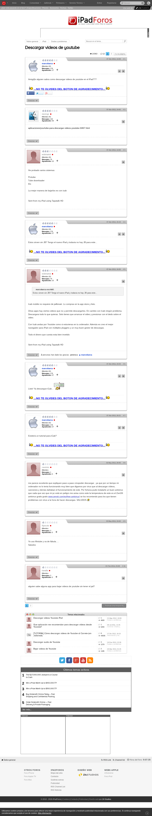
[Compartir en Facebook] (31, 93)
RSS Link (107, 760)
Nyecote (45, 526)
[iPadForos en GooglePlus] (76, 660)
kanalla (45, 571)
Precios (45, 8)
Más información (44, 813)
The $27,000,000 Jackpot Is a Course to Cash (41, 676)
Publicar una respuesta (114, 606)
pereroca (74, 355)
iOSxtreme (108, 773)
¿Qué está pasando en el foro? (13, 8)
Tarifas (70, 8)
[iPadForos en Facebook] (69, 660)
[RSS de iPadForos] (90, 660)
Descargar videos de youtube (52, 47)
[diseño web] (142, 8)
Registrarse (111, 3)
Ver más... (26, 710)
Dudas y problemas (59, 41)
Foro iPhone (29, 773)
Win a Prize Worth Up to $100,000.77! (41, 683)
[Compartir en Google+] (48, 93)
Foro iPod (108, 776)
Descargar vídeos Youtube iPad (48, 618)
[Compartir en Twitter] (39, 93)
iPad (44, 41)
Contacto (74, 799)
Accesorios (54, 8)
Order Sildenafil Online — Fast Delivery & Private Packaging (38, 703)
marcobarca (47, 63)
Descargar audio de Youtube (46, 642)
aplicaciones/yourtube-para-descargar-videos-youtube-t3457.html (59, 128)
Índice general (32, 41)
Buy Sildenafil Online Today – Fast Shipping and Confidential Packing (40, 695)
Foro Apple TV (30, 776)
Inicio (14, 3)
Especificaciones (34, 8)
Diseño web (94, 799)
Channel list (120, 760)
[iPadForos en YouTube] (83, 660)
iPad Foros (94, 21)
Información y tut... (114, 635)
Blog (23, 3)
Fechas (63, 8)
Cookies (65, 799)
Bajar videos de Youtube (44, 649)
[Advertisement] (43, 735)
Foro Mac (28, 780)
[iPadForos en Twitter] (62, 660)
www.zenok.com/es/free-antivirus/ (64, 496)
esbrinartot (46, 154)
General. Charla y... (114, 627)
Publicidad (83, 799)
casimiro (45, 467)
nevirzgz (45, 114)
